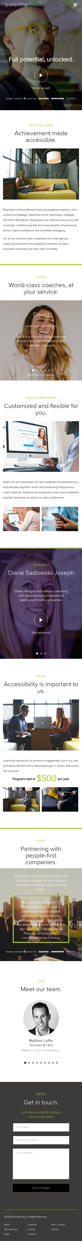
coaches (32, 1224)
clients (55, 1229)
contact (32, 1234)
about (7, 1224)
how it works (58, 1224)
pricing (31, 1229)
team (7, 1234)
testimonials (11, 1229)
